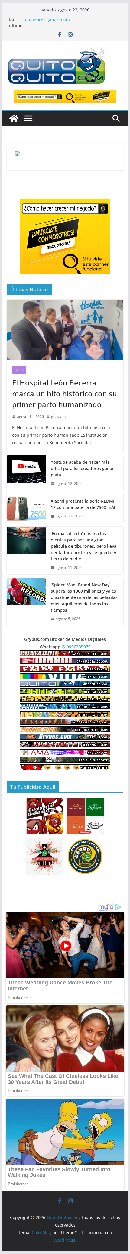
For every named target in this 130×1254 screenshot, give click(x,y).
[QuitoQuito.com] (14, 118)
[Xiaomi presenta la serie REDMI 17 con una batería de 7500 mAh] (26, 508)
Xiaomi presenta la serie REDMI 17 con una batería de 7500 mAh (84, 504)
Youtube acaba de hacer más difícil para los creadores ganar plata (69, 22)
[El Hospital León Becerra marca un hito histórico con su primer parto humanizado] (65, 330)
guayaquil (59, 416)
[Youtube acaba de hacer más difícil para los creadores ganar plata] (26, 473)
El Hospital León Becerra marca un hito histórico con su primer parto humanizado (64, 393)
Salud (19, 370)
